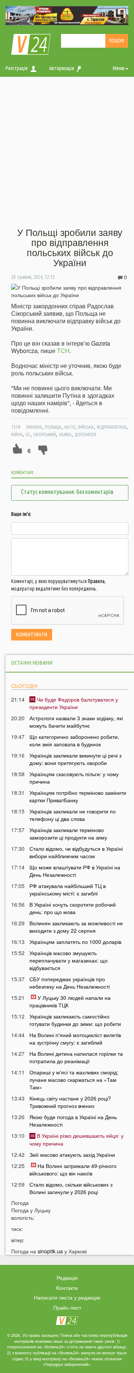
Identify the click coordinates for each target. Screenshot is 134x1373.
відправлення (111, 426)
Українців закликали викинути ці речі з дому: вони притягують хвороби (75, 759)
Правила (96, 581)
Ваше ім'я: (21, 514)
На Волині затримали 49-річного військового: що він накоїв (73, 1169)
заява (65, 434)
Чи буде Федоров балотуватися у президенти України (73, 703)
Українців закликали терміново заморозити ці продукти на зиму (68, 833)
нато (69, 426)
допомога (85, 434)
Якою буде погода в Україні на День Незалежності (73, 1120)
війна (17, 434)
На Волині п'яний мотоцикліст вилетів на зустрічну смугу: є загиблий (75, 1038)
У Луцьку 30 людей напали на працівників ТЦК (70, 1001)
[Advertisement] (67, 152)
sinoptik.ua (50, 1251)
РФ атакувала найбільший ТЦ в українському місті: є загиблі (67, 889)
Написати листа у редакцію (67, 1297)
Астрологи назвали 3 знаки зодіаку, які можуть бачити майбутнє (76, 721)
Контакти (67, 1287)
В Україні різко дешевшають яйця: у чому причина (76, 1139)
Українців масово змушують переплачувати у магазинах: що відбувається (68, 960)
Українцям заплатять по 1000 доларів (75, 941)
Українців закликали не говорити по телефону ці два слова (72, 814)
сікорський (44, 434)
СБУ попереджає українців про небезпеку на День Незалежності (69, 982)
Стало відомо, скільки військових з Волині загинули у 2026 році (70, 1188)
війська (86, 426)
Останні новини (31, 662)
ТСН (63, 350)
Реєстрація (17, 68)
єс (28, 434)
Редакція (67, 1277)
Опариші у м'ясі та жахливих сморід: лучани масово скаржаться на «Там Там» (73, 1079)
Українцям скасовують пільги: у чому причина (74, 777)
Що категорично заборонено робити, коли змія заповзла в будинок (74, 740)
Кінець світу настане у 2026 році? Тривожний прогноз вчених (70, 1102)
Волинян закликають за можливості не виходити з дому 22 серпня (76, 926)
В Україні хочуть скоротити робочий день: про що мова (72, 908)
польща (53, 426)
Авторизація (61, 68)
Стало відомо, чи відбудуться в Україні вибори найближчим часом (76, 852)
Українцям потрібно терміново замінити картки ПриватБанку (77, 796)
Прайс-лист (67, 1307)
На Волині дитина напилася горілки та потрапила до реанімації (76, 1057)
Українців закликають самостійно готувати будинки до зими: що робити (75, 1020)
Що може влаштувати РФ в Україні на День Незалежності (74, 870)
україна (34, 426)
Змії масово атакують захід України (72, 1154)
